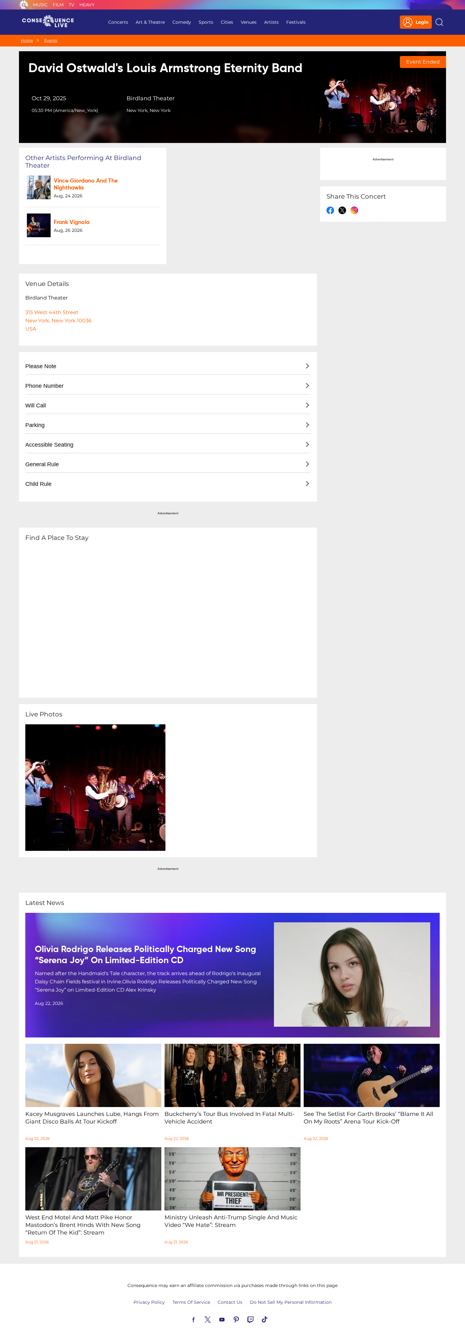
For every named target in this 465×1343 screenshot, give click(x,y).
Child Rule (38, 484)
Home (27, 40)
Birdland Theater (151, 98)
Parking (35, 425)
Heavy (87, 5)
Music (40, 5)
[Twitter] (215, 1319)
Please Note (40, 366)
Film (58, 5)
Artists (271, 22)
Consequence (23, 4)
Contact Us (230, 1302)
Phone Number (44, 386)
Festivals (296, 22)
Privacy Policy (149, 1302)
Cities (227, 22)
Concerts (118, 22)
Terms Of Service (191, 1302)
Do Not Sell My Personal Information (291, 1302)
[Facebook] (201, 1319)
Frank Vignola (72, 222)
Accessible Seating (49, 445)
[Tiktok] (272, 1319)
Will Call (35, 405)
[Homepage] (50, 22)
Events (50, 40)
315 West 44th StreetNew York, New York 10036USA (58, 320)
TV (71, 5)
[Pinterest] (243, 1319)
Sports (206, 22)
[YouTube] (229, 1319)
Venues (249, 22)
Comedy (181, 22)
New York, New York (148, 110)
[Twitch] (258, 1319)
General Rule (42, 464)
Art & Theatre (150, 22)
